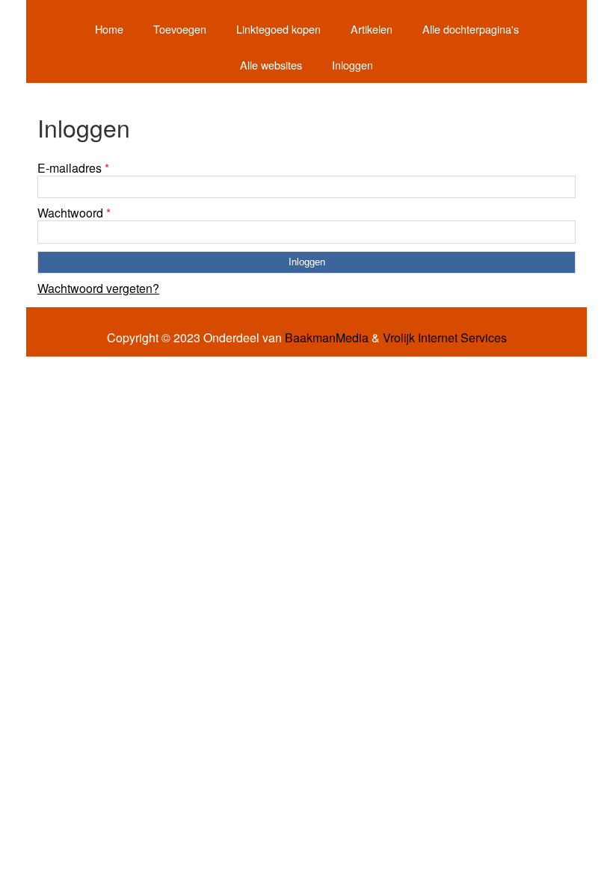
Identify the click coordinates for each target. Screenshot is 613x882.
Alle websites (271, 65)
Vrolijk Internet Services (445, 337)
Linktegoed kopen (278, 29)
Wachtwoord (74, 212)
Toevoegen (179, 29)
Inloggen (352, 65)
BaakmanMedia (327, 337)
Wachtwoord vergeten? (98, 288)
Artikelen (371, 29)
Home (109, 29)
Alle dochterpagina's (470, 29)
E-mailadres (73, 167)
